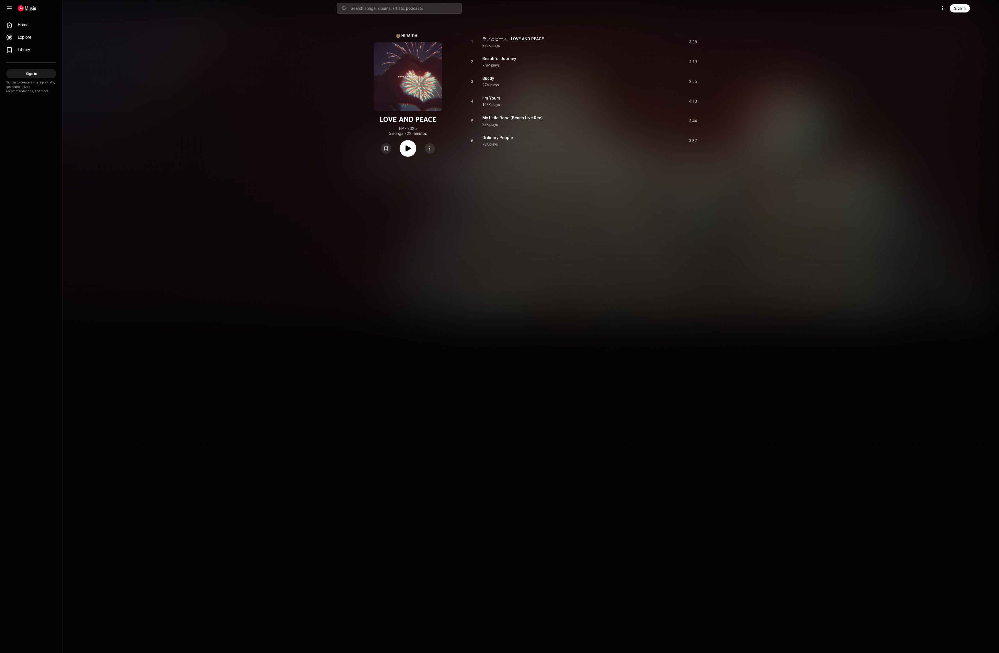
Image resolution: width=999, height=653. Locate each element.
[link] (31, 25)
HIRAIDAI (410, 35)
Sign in (960, 8)
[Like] (653, 42)
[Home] (27, 8)
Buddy (488, 78)
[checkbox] (693, 42)
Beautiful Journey (499, 58)
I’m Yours (491, 98)
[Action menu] (430, 148)
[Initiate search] (344, 8)
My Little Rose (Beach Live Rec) (512, 117)
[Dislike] (663, 42)
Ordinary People (497, 137)
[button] (386, 148)
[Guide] (9, 8)
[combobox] (406, 8)
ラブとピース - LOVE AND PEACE (513, 38)
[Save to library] (386, 148)
